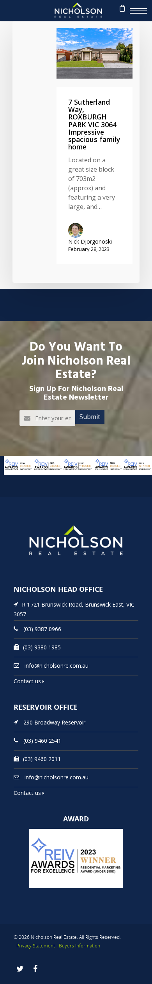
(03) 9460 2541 (42, 740)
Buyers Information (79, 945)
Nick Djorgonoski (90, 241)
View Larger (14, 479)
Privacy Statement (35, 945)
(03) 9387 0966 (42, 629)
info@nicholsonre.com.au (56, 665)
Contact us (28, 681)
